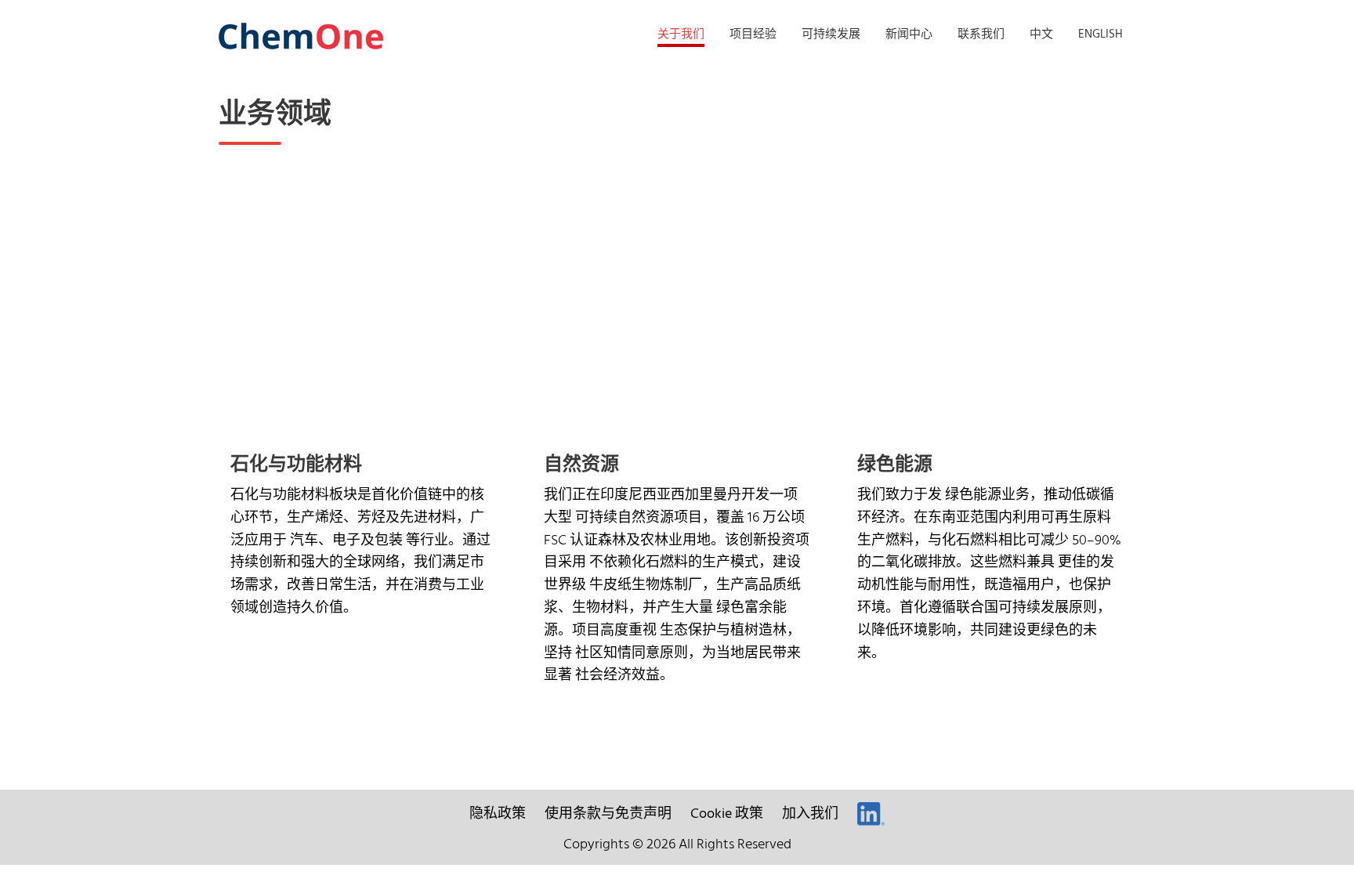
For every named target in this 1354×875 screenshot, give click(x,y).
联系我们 (981, 34)
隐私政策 (497, 814)
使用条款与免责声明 (608, 814)
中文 (1041, 34)
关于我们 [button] (680, 34)
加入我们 (810, 814)
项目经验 (753, 34)
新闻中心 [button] (908, 34)
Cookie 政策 (726, 814)
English (1100, 34)
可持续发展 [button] (831, 34)
